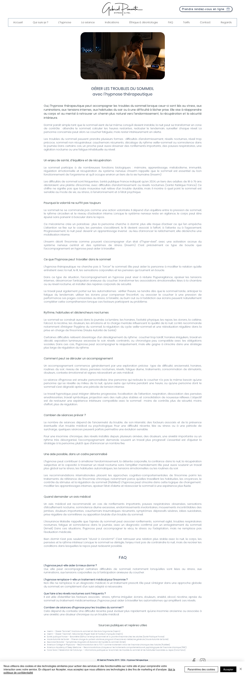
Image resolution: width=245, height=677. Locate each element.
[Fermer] (241, 669)
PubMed (114, 482)
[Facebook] (194, 661)
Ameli (48, 528)
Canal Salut (180, 650)
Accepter (228, 669)
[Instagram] (202, 661)
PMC (184, 647)
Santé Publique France (181, 185)
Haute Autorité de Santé (99, 330)
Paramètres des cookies (201, 669)
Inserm (155, 174)
